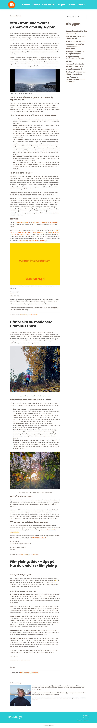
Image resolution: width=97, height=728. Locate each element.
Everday (52, 725)
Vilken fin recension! (74, 69)
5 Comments (33, 315)
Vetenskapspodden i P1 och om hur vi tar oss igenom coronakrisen (37, 222)
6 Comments (34, 672)
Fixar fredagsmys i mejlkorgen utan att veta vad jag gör (75, 79)
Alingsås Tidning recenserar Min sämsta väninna (75, 59)
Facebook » (86, 718)
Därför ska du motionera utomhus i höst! (31, 324)
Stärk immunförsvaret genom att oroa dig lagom (32, 25)
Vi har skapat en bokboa (75, 41)
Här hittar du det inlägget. (38, 538)
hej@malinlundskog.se (83, 720)
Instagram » (86, 715)
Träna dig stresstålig (37, 232)
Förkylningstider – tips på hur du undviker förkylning (33, 563)
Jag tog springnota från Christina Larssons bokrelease (75, 46)
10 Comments (34, 554)
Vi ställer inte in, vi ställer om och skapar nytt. (33, 241)
